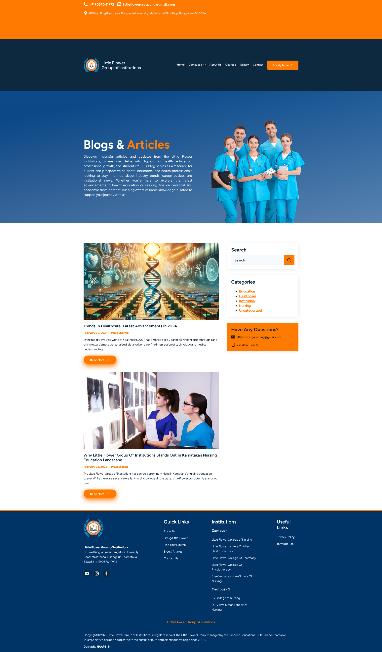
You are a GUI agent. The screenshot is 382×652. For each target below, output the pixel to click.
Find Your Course (175, 544)
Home (181, 64)
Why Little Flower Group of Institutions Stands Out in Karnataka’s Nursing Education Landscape (150, 457)
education (247, 291)
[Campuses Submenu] (204, 65)
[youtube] (87, 573)
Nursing (245, 305)
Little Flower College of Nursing (232, 539)
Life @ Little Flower (176, 538)
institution (247, 301)
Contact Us (171, 558)
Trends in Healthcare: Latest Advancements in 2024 (130, 326)
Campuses (195, 64)
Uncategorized (250, 310)
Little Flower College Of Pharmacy (234, 558)
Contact (258, 64)
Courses (230, 64)
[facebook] (106, 573)
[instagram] (96, 573)
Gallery (244, 64)
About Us (215, 64)
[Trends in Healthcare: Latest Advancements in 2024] (151, 281)
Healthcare (247, 296)
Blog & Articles (173, 551)
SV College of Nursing (226, 598)
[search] (289, 260)
